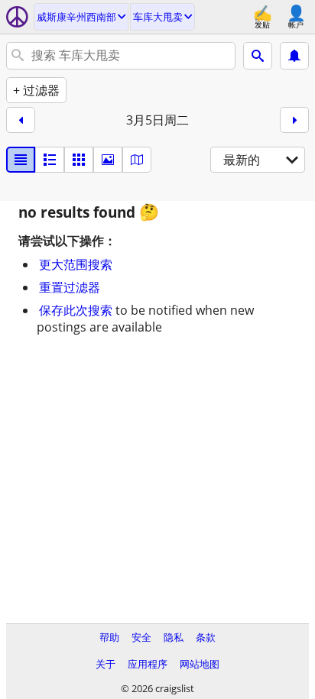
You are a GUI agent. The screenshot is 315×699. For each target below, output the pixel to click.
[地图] (136, 160)
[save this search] (294, 56)
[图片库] (107, 160)
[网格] (78, 160)
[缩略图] (49, 160)
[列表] (20, 160)
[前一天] (20, 120)
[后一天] (294, 120)
